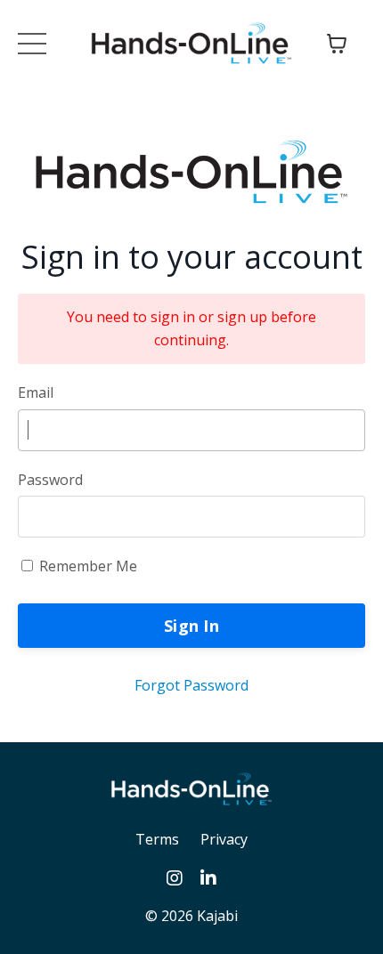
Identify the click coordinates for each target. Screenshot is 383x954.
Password (50, 479)
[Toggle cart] (336, 43)
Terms (157, 839)
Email (35, 392)
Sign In (191, 625)
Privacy (224, 839)
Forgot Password (191, 685)
